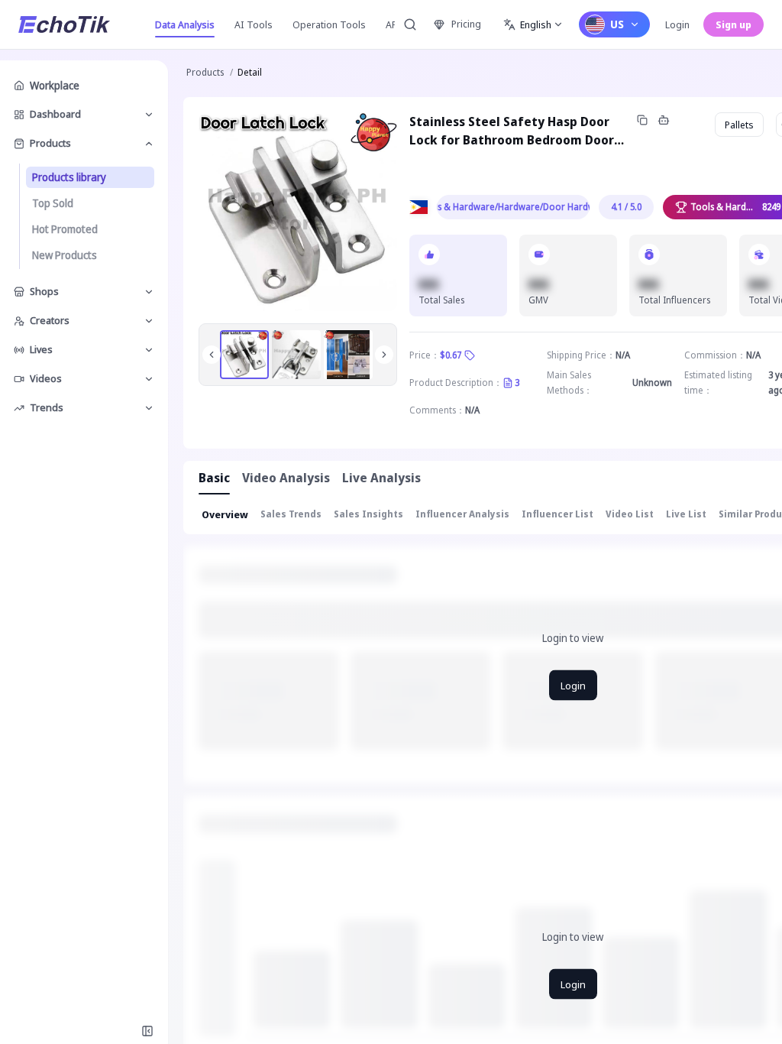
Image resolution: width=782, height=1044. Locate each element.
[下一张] (384, 354)
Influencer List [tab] (557, 513)
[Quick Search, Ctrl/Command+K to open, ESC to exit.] (410, 24)
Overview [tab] (225, 514)
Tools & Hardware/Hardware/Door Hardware (513, 206)
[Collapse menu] (147, 1031)
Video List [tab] (630, 513)
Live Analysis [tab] (381, 477)
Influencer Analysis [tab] (462, 513)
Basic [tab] (214, 477)
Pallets (739, 124)
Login (677, 24)
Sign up (733, 24)
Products (205, 72)
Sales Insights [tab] (368, 513)
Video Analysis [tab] (286, 477)
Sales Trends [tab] (291, 513)
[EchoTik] (64, 24)
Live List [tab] (686, 513)
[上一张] (211, 354)
